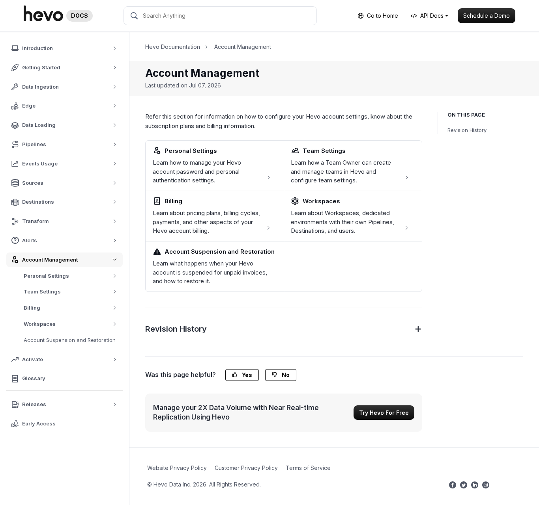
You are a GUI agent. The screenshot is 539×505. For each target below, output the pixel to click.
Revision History (467, 130)
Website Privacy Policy (177, 467)
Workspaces (40, 324)
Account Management (242, 46)
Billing (32, 307)
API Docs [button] (432, 15)
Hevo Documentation (172, 46)
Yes (246, 374)
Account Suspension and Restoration (70, 340)
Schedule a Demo (486, 15)
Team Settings (42, 291)
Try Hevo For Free (384, 412)
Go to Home (382, 15)
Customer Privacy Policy (246, 467)
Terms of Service (308, 467)
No (285, 374)
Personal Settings (46, 276)
